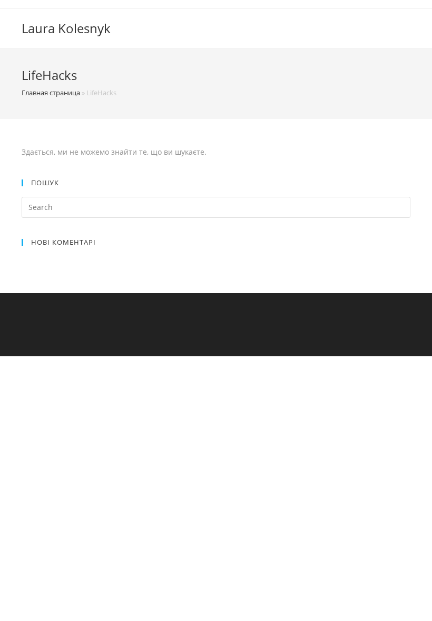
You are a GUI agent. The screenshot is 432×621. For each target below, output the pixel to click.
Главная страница (51, 92)
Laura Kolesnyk (66, 28)
